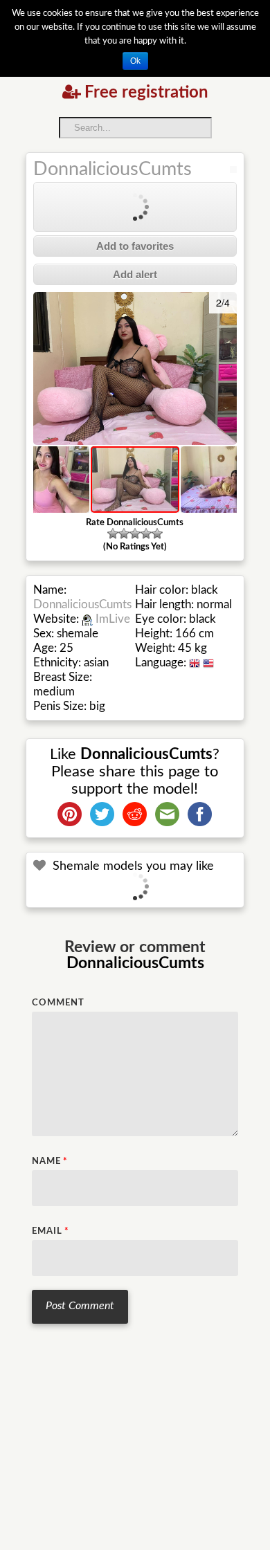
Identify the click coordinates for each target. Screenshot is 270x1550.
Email (50, 1231)
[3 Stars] (135, 533)
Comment (58, 1003)
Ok (135, 61)
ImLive (113, 619)
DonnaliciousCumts (112, 169)
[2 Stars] (123, 533)
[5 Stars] (157, 533)
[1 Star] (112, 533)
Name (50, 1161)
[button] (46, 369)
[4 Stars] (146, 533)
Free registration (146, 92)
